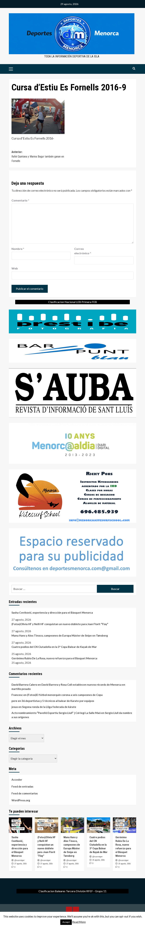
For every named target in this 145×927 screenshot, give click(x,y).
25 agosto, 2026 (98, 860)
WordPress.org (20, 800)
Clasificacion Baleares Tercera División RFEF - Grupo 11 (72, 891)
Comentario (20, 200)
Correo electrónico (82, 251)
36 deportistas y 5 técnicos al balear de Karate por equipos (58, 700)
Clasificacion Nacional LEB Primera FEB (72, 302)
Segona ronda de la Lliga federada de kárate (49, 706)
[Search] (134, 69)
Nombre (17, 248)
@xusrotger (19, 860)
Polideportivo (44, 825)
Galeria (42, 821)
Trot (40, 829)
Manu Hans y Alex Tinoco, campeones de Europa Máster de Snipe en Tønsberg (59, 635)
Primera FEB (18, 829)
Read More (79, 921)
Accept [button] (66, 922)
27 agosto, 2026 (20, 864)
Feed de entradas (22, 786)
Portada (16, 825)
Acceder (16, 779)
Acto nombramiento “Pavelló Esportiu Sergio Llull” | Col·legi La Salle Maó (56, 712)
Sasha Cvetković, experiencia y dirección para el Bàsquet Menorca (52, 612)
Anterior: (37, 156)
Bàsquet (16, 821)
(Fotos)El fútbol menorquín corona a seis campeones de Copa (65, 694)
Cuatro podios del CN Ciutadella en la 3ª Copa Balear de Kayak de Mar (54, 646)
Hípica (50, 821)
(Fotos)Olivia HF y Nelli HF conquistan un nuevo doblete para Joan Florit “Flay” (59, 624)
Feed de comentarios (24, 793)
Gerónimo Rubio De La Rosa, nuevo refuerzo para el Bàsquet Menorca (54, 658)
